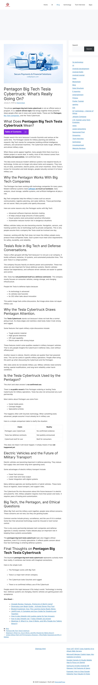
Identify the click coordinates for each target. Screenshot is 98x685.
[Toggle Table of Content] (24, 132)
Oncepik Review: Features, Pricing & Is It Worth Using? (32, 604)
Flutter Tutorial (78, 101)
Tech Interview (80, 5)
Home (46, 5)
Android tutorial (78, 75)
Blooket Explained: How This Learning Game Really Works (33, 609)
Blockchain (76, 82)
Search (75, 45)
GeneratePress (60, 682)
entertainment (77, 95)
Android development (80, 69)
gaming (75, 104)
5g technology (77, 62)
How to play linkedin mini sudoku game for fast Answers (33, 616)
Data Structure (78, 88)
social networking (79, 129)
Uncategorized (78, 145)
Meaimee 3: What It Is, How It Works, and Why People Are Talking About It (30, 633)
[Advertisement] (49, 24)
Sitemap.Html (40, 649)
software (32, 189)
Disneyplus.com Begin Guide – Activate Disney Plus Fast (32, 606)
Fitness (75, 98)
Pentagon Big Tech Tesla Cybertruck (17, 631)
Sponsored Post (78, 132)
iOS (73, 108)
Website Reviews (79, 148)
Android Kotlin (77, 72)
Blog (58, 5)
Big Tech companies (11, 116)
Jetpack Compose (79, 117)
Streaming (76, 135)
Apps (90, 5)
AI (52, 5)
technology (67, 5)
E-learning (76, 91)
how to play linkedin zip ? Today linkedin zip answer (31, 619)
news (74, 126)
